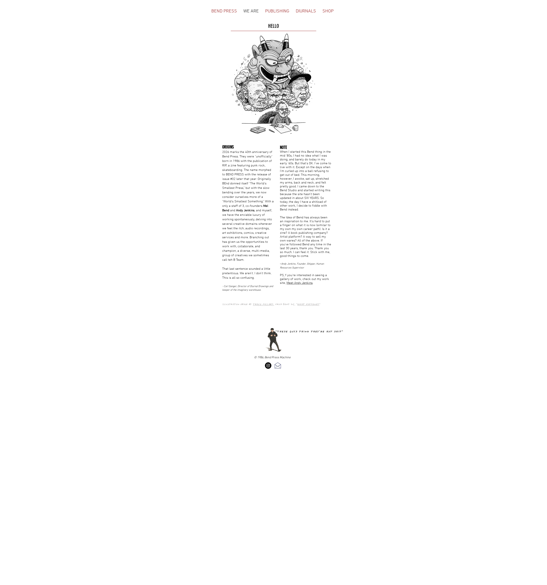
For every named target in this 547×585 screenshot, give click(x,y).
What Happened (308, 304)
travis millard (263, 304)
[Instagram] (268, 365)
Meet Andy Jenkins (300, 283)
